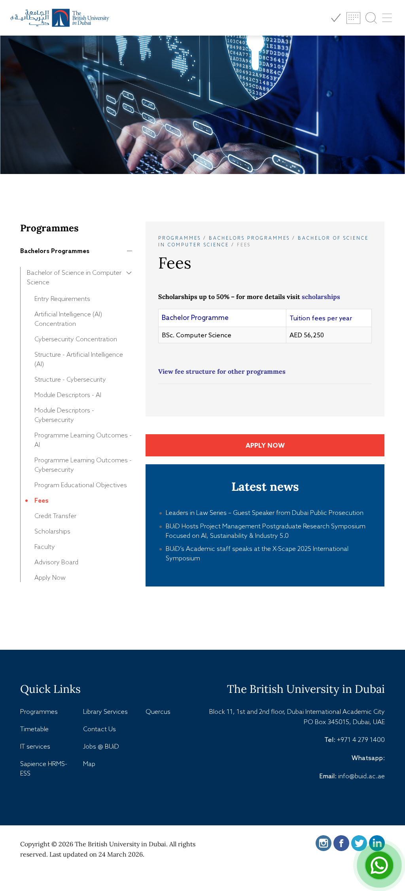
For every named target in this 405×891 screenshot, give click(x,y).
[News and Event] (353, 18)
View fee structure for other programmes (222, 371)
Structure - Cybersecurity (70, 379)
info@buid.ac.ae (361, 776)
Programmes (179, 238)
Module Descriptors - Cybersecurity (64, 415)
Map (89, 764)
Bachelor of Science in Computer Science (74, 277)
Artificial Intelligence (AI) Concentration (68, 318)
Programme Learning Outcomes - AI (83, 439)
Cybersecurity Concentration (75, 339)
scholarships (321, 297)
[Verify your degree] (336, 18)
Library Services (105, 711)
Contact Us (99, 729)
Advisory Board (56, 562)
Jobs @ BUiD (101, 746)
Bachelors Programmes (54, 251)
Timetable (34, 729)
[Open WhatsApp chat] (379, 865)
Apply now (265, 445)
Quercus (158, 711)
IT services (35, 746)
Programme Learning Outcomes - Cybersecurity (83, 464)
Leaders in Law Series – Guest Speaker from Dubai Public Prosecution (264, 512)
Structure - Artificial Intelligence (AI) (78, 359)
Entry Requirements (62, 299)
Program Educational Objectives (80, 485)
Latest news (265, 486)
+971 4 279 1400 (361, 739)
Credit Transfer (55, 516)
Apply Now (50, 577)
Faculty (44, 546)
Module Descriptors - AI (67, 395)
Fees (41, 500)
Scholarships (52, 531)
